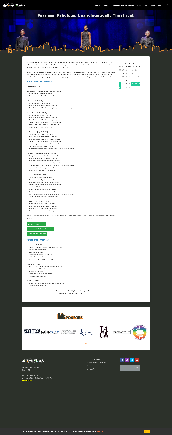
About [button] (152, 5)
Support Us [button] (142, 5)
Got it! (147, 431)
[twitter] (132, 360)
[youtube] (137, 360)
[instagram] (127, 360)
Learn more (101, 431)
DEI (159, 5)
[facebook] (122, 360)
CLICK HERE (27, 370)
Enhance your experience (97, 362)
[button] (85, 343)
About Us (92, 369)
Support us (92, 366)
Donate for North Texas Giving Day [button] (40, 229)
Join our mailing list (130, 367)
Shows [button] (97, 5)
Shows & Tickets (94, 359)
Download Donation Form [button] (37, 234)
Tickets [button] (106, 5)
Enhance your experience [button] (123, 5)
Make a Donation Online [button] (36, 224)
